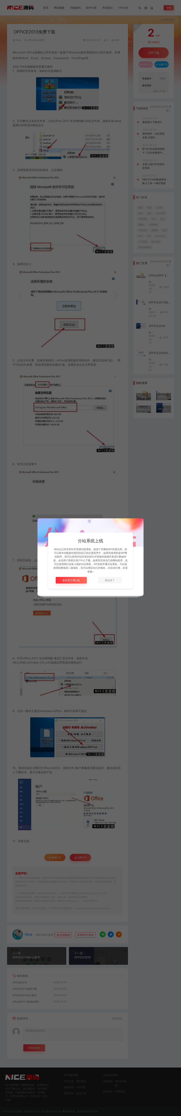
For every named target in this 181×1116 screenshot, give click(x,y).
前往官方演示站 (71, 580)
